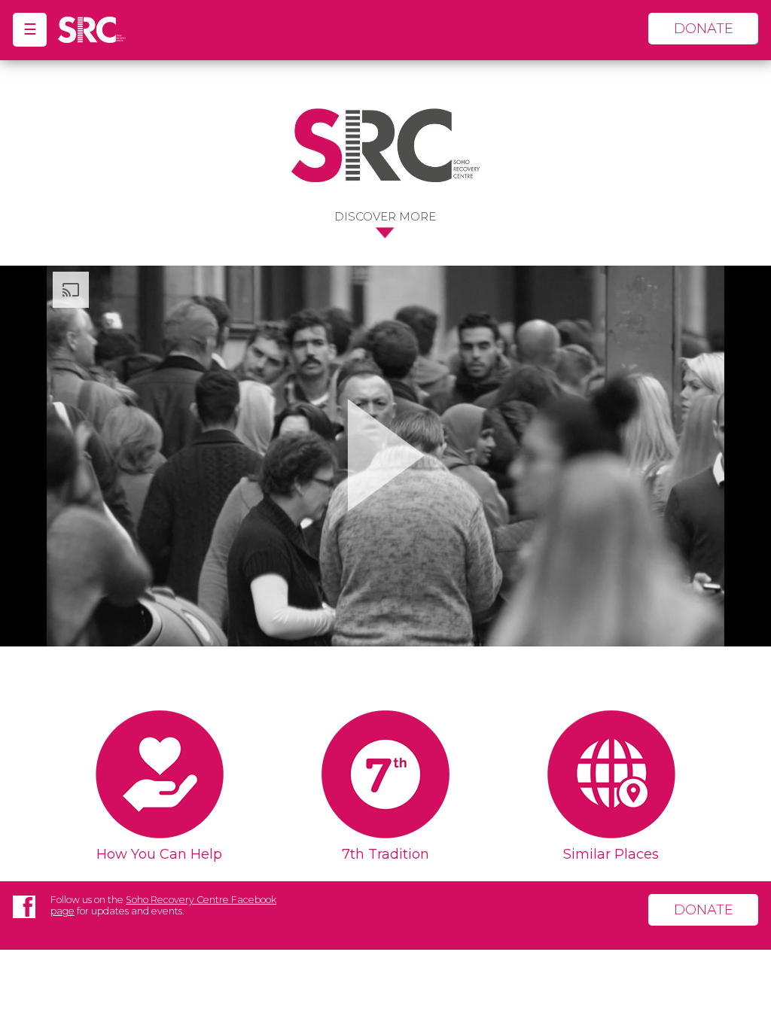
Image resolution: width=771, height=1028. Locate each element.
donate (703, 28)
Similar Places (611, 854)
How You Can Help (159, 854)
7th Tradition (385, 854)
